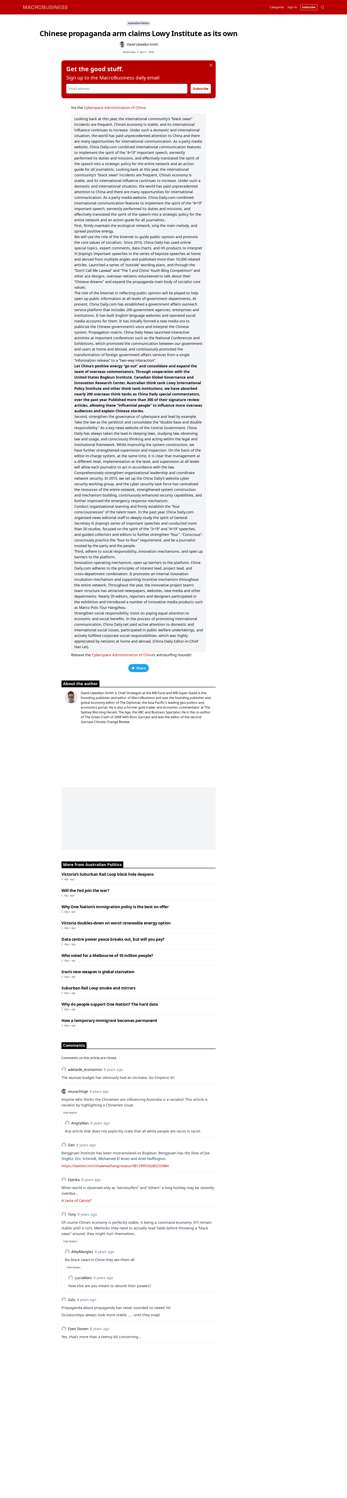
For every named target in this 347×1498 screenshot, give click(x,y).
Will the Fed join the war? (85, 890)
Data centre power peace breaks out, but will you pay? (113, 939)
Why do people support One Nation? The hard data (109, 1004)
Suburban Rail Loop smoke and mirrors (98, 988)
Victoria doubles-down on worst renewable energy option (115, 923)
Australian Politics (138, 23)
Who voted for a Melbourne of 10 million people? (107, 955)
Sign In (292, 7)
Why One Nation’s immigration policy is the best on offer (115, 906)
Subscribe (200, 88)
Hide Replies (70, 1112)
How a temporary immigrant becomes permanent (109, 1020)
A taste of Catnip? (76, 1200)
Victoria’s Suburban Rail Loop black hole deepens (107, 874)
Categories (277, 7)
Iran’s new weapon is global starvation (97, 971)
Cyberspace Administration (107, 107)
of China (137, 107)
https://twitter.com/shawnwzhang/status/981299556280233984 (115, 1165)
